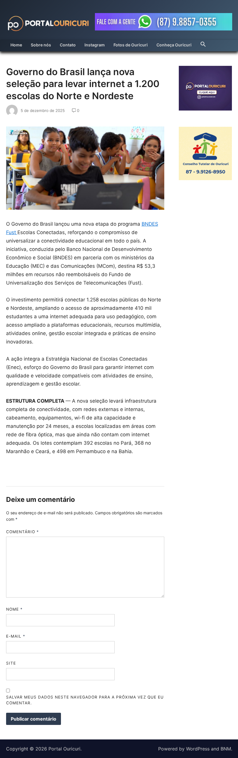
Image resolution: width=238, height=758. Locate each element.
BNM (226, 749)
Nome (14, 609)
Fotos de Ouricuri (130, 44)
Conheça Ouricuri (174, 44)
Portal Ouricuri (64, 749)
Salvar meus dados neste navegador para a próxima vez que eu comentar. (85, 700)
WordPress (198, 749)
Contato (68, 44)
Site (11, 663)
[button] (203, 42)
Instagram (94, 44)
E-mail (15, 636)
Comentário (22, 531)
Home (16, 44)
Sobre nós (41, 44)
